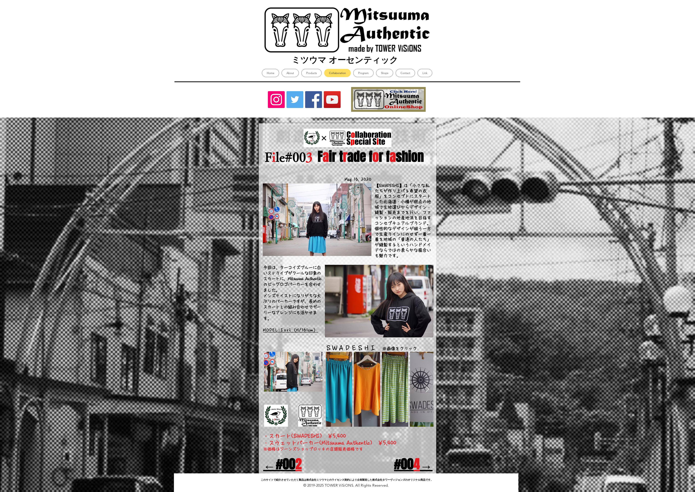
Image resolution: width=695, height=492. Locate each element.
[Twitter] (295, 99)
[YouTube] (332, 99)
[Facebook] (313, 99)
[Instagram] (276, 99)
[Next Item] (427, 389)
